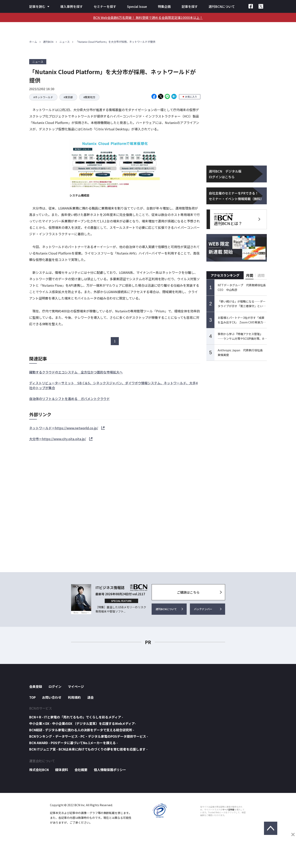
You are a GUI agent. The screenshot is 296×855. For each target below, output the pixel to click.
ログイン (55, 686)
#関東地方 (89, 97)
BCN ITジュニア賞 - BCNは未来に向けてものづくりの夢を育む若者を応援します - (88, 749)
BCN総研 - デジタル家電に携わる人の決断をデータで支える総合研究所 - (81, 729)
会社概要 (81, 769)
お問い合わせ (51, 697)
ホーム (33, 42)
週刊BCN (48, 42)
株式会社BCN (39, 769)
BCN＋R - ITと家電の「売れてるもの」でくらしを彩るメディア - (76, 717)
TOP (32, 697)
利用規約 (74, 697)
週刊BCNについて (222, 6)
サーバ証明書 (228, 809)
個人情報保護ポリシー (110, 769)
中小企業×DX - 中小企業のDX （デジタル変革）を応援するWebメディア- (82, 723)
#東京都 (68, 97)
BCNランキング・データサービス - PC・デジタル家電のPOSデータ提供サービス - (88, 736)
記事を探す (190, 6)
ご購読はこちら (188, 592)
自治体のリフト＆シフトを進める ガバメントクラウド (69, 398)
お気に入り (191, 96)
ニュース (64, 42)
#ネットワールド (43, 97)
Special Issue (137, 6)
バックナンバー (203, 609)
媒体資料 (61, 769)
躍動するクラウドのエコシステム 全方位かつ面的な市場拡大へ (76, 372)
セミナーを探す (105, 6)
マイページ (76, 686)
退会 (90, 697)
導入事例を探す (71, 6)
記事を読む (37, 6)
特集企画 (164, 6)
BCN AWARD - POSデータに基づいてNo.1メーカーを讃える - (73, 742)
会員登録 (35, 686)
